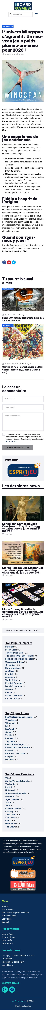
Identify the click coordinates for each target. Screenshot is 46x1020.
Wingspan (10, 723)
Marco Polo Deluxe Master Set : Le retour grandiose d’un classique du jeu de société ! (22, 570)
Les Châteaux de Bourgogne (18, 717)
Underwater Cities (14, 662)
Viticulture (10, 720)
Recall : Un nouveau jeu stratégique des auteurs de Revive (23, 319)
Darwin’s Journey (13, 686)
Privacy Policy (11, 441)
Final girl (9, 750)
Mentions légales (23, 1006)
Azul (7, 805)
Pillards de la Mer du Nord (17, 747)
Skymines (10, 677)
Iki (6, 726)
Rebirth (8, 787)
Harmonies (10, 824)
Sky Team (10, 818)
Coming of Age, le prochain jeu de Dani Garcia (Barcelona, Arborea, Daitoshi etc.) (22, 370)
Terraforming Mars (14, 653)
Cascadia (9, 796)
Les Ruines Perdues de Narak (19, 659)
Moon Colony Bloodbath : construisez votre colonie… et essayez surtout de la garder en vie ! (22, 613)
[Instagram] (5, 989)
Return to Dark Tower (15, 753)
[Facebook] (12, 989)
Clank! (8, 732)
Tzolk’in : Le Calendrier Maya (19, 656)
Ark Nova (9, 671)
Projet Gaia (10, 650)
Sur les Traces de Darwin (17, 781)
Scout (8, 802)
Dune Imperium (12, 668)
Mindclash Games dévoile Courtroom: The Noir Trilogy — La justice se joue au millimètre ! (21, 527)
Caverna (9, 689)
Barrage (9, 647)
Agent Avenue (12, 799)
